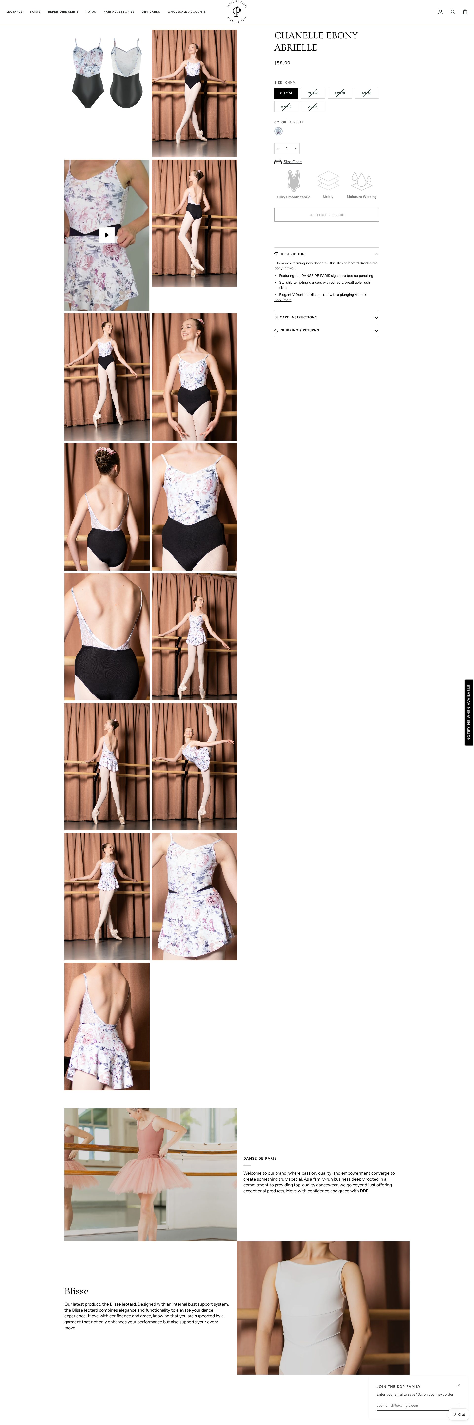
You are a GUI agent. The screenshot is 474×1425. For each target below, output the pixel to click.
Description (292, 254)
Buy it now (326, 232)
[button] (16, 12)
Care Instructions (298, 317)
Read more (283, 300)
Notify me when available (469, 712)
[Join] (456, 1405)
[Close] (461, 1383)
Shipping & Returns (299, 330)
